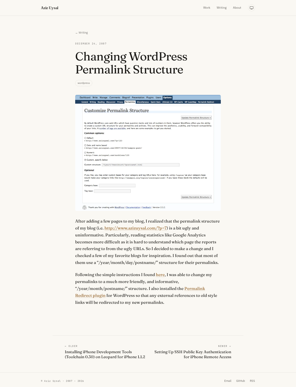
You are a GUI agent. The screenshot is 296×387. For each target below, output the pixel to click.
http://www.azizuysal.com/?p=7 (135, 228)
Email (227, 381)
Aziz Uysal (49, 7)
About (237, 8)
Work (206, 8)
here (160, 274)
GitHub (240, 381)
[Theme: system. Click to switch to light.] (251, 7)
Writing (221, 8)
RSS (252, 381)
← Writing (81, 32)
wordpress (84, 83)
